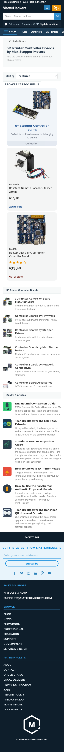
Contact (10, 669)
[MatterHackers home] (15, 8)
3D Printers (52, 31)
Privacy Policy (14, 699)
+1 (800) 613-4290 (15, 592)
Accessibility (13, 709)
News (8, 619)
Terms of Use (13, 704)
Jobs (7, 689)
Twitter (21, 573)
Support (10, 639)
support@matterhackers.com (28, 598)
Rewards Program (17, 684)
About (8, 664)
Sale (25, 31)
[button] (32, 24)
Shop (7, 614)
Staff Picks (36, 31)
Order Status (13, 674)
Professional (14, 629)
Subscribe (32, 563)
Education (11, 634)
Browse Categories (20, 84)
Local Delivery (14, 679)
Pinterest (42, 573)
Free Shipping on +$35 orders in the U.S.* (24, 2)
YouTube (49, 573)
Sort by (10, 76)
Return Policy (14, 694)
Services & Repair (16, 648)
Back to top (32, 537)
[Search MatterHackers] (57, 16)
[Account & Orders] (47, 7)
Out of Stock (16, 276)
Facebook (15, 573)
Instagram (28, 573)
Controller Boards (17, 41)
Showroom (12, 624)
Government (13, 644)
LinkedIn (35, 573)
